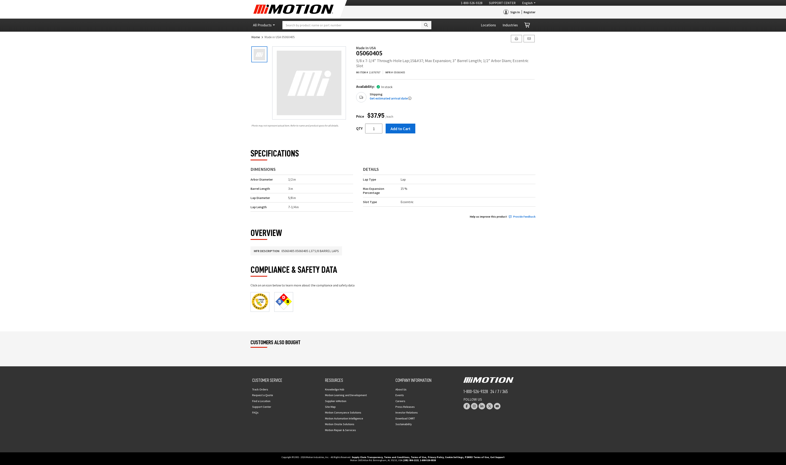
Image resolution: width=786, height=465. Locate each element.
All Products (262, 25)
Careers (400, 401)
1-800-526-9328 (471, 3)
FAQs (255, 412)
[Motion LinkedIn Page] (482, 406)
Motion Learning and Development (346, 395)
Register (529, 12)
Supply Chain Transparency (367, 457)
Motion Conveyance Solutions (343, 412)
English (527, 3)
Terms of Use (418, 457)
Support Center (502, 3)
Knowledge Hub (334, 389)
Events (399, 395)
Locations (488, 25)
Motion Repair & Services (340, 430)
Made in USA (366, 48)
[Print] (516, 38)
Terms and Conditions (396, 457)
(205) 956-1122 (411, 460)
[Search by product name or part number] (426, 25)
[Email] (529, 38)
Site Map (330, 407)
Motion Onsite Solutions (339, 424)
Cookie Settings (454, 457)
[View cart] (527, 25)
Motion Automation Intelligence (344, 418)
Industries (510, 25)
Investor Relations (406, 412)
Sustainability (403, 424)
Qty (359, 128)
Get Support (497, 457)
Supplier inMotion (335, 401)
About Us (401, 389)
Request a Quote (262, 395)
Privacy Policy (436, 457)
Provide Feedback (524, 216)
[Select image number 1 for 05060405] (259, 54)
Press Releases (405, 407)
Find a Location (261, 401)
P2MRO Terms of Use (477, 457)
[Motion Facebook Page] (466, 406)
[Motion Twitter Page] (489, 406)
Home (255, 37)
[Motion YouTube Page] (497, 406)
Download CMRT (405, 418)
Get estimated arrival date (389, 98)
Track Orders (260, 389)
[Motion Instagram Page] (474, 406)
